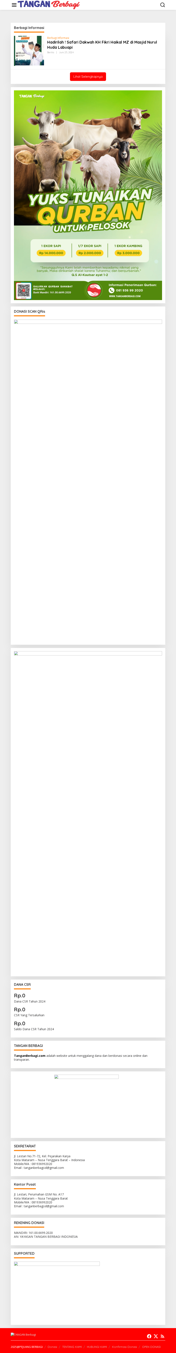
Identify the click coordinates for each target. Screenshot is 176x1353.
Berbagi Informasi (58, 38)
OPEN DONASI (151, 1346)
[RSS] (162, 1336)
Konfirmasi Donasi (124, 1346)
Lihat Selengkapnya (88, 76)
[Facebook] (149, 1336)
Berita (50, 52)
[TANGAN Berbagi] (49, 5)
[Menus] (14, 5)
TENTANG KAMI (72, 1346)
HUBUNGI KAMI (97, 1346)
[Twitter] (156, 1336)
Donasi (52, 1346)
